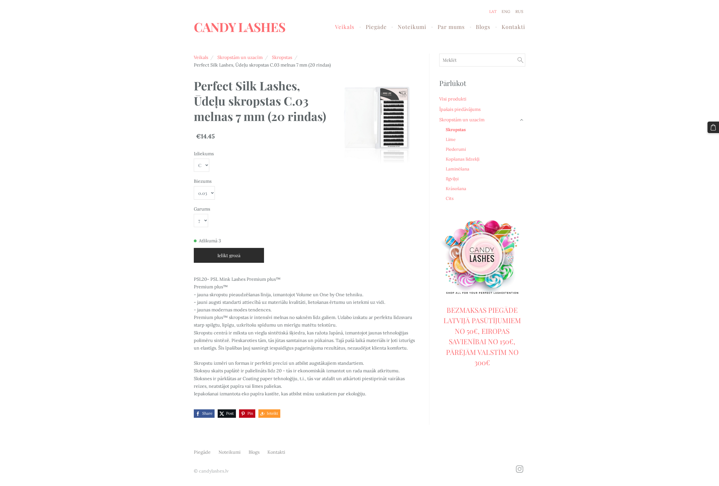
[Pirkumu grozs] (713, 127)
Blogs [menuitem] (483, 26)
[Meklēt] (520, 60)
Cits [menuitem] (450, 198)
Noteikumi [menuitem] (412, 26)
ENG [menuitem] (506, 11)
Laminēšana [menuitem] (457, 169)
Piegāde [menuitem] (376, 26)
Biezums (202, 181)
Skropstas (282, 57)
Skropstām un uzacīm (240, 57)
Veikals (201, 57)
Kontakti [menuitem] (513, 26)
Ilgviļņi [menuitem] (452, 178)
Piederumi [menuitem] (456, 149)
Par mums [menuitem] (451, 26)
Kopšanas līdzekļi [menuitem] (462, 159)
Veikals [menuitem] (344, 26)
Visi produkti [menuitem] (453, 99)
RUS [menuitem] (519, 11)
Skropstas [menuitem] (456, 129)
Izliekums (204, 153)
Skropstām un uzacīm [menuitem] (461, 119)
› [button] (522, 120)
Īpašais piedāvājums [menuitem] (460, 109)
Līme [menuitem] (451, 139)
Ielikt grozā (228, 255)
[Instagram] (519, 469)
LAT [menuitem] (493, 11)
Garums (202, 209)
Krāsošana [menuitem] (456, 188)
